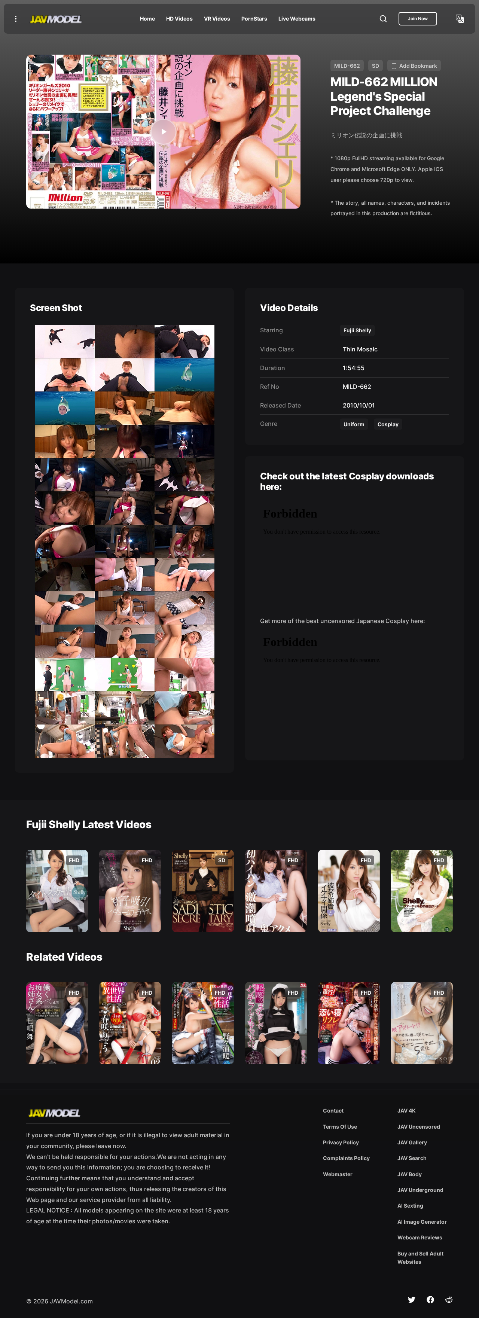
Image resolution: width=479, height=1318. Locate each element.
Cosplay (388, 424)
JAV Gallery (412, 1142)
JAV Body (409, 1174)
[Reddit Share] (449, 1299)
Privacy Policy (341, 1142)
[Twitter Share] (411, 1299)
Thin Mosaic (359, 349)
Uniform (354, 424)
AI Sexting (410, 1205)
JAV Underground (420, 1190)
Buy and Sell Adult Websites (420, 1257)
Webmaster (338, 1174)
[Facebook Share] (430, 1299)
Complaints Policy (346, 1158)
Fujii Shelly (357, 330)
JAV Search (412, 1158)
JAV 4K (406, 1110)
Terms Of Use (340, 1126)
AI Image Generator (422, 1221)
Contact (333, 1110)
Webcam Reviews (419, 1237)
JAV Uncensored (418, 1126)
